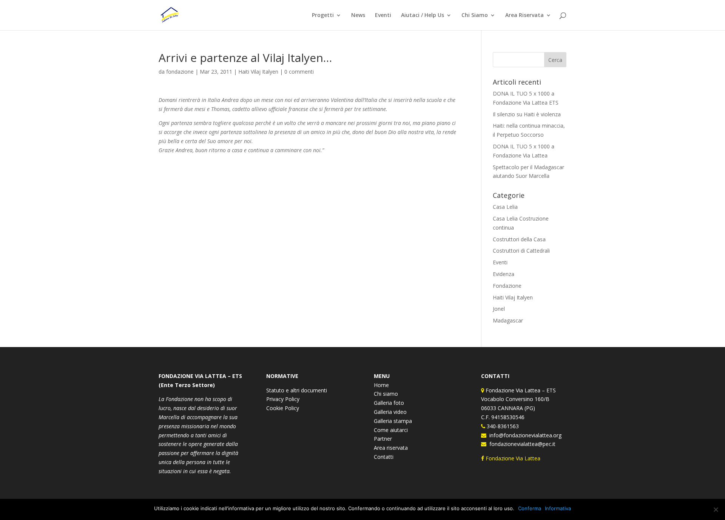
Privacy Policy (282, 399)
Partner (383, 438)
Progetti (323, 15)
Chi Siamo (474, 15)
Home (381, 385)
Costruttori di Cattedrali (521, 250)
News (358, 15)
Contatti (383, 456)
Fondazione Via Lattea (513, 458)
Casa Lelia (505, 206)
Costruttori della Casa (519, 239)
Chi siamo (386, 393)
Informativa (558, 508)
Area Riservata (524, 15)
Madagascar (508, 320)
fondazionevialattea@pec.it (520, 443)
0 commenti (299, 71)
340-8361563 (502, 426)
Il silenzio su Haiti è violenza (527, 114)
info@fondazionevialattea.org (523, 435)
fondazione (180, 71)
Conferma (529, 508)
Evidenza (503, 274)
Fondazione (507, 285)
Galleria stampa (393, 420)
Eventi (383, 15)
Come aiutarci (391, 430)
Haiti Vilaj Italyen (258, 71)
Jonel (499, 308)
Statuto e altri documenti (296, 390)
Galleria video (390, 411)
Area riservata (391, 447)
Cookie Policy (282, 408)
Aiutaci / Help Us (422, 15)
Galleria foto (389, 402)
